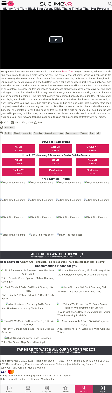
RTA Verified (19, 367)
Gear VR (55, 148)
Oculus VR (92, 148)
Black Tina (67, 71)
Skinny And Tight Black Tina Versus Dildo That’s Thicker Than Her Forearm (62, 262)
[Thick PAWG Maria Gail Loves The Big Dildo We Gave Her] (28, 322)
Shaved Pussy (51, 133)
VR (98, 133)
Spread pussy (72, 133)
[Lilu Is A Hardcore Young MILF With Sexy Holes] (84, 270)
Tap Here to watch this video (56, 255)
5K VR (18, 162)
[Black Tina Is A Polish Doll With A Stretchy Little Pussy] (28, 289)
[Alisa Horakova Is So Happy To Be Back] (28, 304)
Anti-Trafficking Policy (80, 364)
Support (11, 379)
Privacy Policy (64, 360)
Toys (92, 133)
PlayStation (55, 172)
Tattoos (83, 133)
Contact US (24, 379)
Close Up (27, 133)
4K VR (18, 148)
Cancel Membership (43, 379)
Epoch (36, 375)
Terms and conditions (85, 360)
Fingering (38, 133)
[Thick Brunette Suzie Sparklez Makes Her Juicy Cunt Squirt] (28, 272)
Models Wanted (36, 367)
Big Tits (8, 133)
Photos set (92, 172)
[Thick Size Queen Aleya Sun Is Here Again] (28, 338)
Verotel (26, 375)
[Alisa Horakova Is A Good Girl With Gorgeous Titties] (84, 322)
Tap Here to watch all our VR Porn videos (56, 350)
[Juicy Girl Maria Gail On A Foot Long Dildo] (84, 287)
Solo (61, 133)
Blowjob (17, 133)
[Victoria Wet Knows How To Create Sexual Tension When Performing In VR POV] (84, 306)
